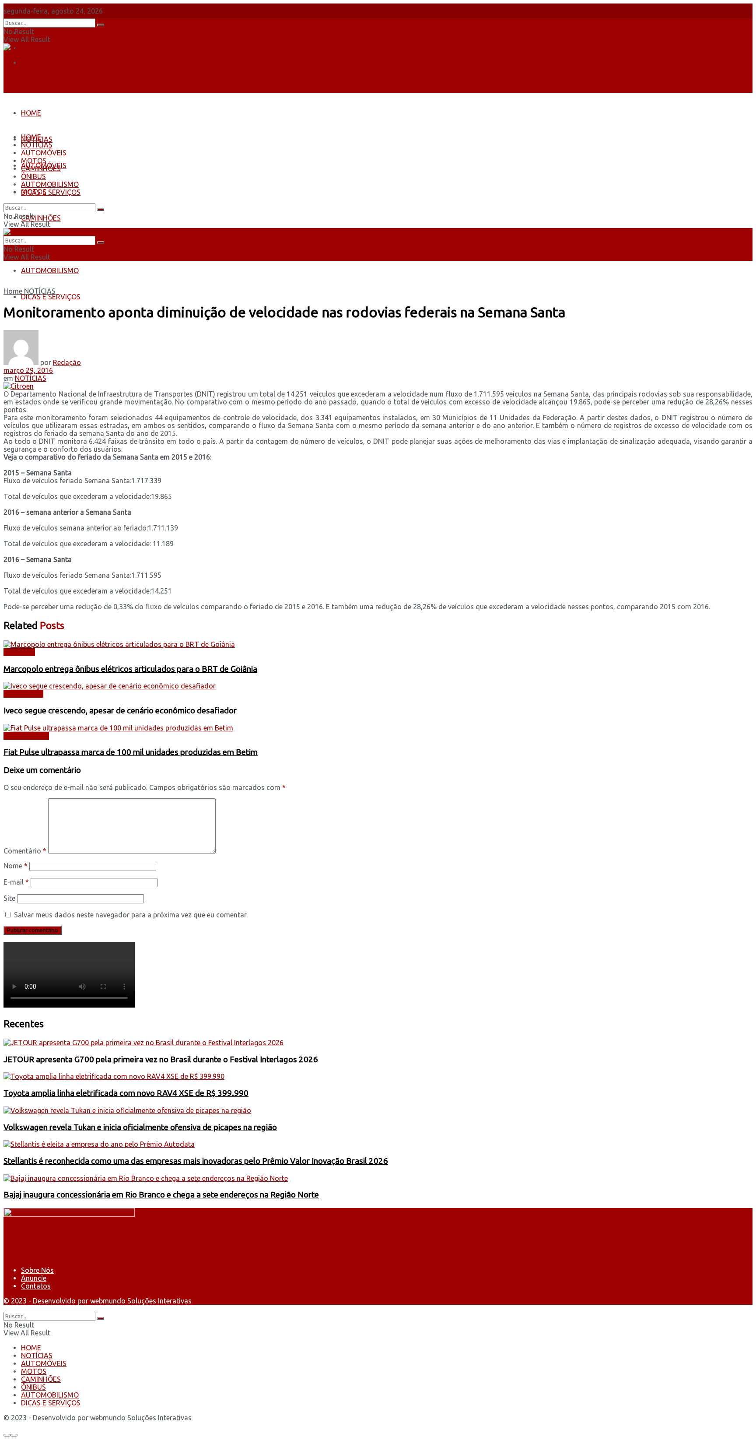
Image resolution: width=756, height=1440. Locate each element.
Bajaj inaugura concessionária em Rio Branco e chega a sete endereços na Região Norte (161, 1194)
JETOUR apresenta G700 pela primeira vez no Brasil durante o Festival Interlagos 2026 (161, 1059)
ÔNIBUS (33, 176)
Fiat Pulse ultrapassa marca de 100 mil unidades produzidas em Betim (131, 752)
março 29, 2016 (28, 370)
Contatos (36, 63)
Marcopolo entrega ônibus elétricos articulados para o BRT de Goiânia (130, 669)
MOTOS (33, 161)
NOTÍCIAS (36, 145)
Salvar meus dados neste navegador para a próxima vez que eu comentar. (131, 915)
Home (13, 291)
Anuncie (33, 1278)
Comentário (25, 851)
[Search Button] (100, 25)
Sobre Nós (37, 33)
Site (9, 898)
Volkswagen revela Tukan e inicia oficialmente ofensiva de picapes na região (140, 1127)
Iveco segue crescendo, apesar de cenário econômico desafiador (120, 710)
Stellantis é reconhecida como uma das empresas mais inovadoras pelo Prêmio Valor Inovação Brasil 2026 (196, 1161)
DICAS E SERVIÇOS (50, 297)
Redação (67, 362)
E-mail (16, 882)
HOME (31, 113)
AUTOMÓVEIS (43, 153)
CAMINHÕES (41, 218)
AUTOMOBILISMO (50, 270)
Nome (16, 866)
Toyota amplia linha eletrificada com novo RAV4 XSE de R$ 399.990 (126, 1093)
